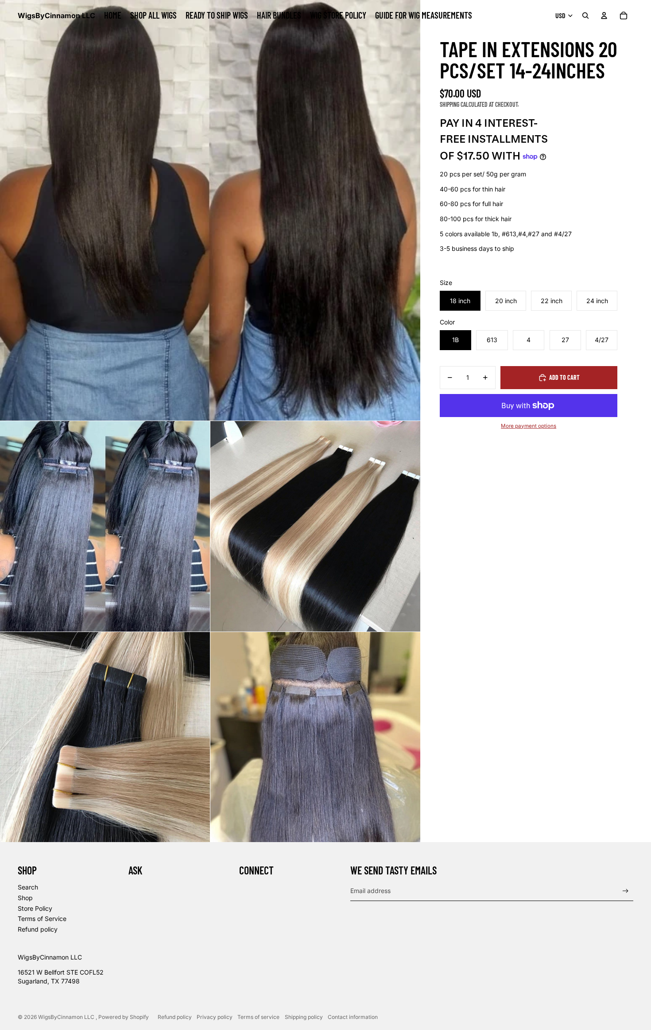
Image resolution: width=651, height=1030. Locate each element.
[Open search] (585, 15)
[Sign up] (625, 891)
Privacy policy (214, 1017)
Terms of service (258, 1017)
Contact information (353, 1017)
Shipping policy (304, 1017)
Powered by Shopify (123, 1017)
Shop (25, 897)
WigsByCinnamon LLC (67, 1017)
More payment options (528, 426)
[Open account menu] (604, 15)
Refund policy (38, 929)
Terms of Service (42, 918)
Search (28, 887)
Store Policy (35, 908)
